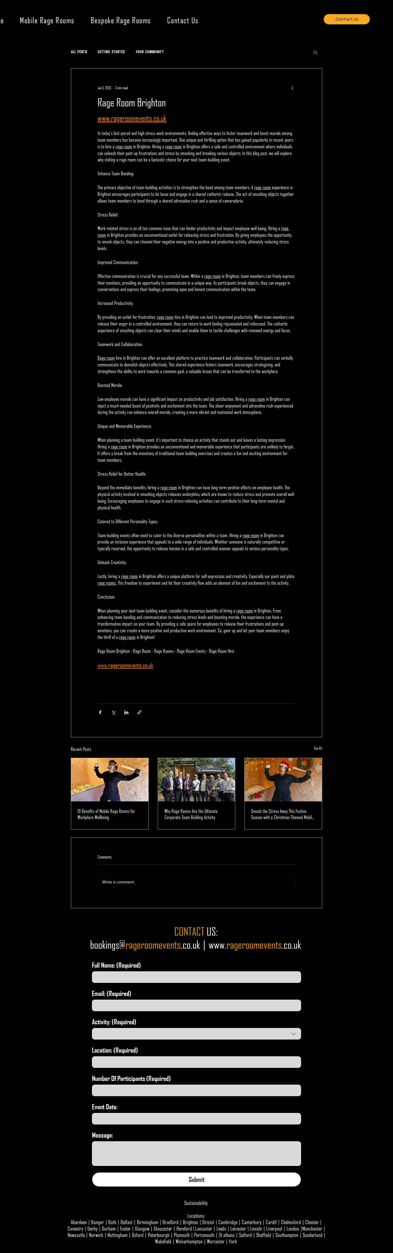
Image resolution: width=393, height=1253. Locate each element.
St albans (227, 1235)
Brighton (190, 1222)
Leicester (238, 1228)
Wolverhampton (189, 1241)
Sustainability (196, 1203)
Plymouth (182, 1235)
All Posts (79, 52)
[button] (315, 52)
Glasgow (142, 1228)
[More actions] (292, 87)
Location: (115, 1050)
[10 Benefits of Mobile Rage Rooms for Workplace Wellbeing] (109, 779)
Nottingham (117, 1235)
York (233, 1241)
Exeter (125, 1228)
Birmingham (147, 1222)
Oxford (138, 1235)
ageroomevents (256, 944)
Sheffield (263, 1235)
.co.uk (291, 944)
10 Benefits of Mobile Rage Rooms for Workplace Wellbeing (106, 814)
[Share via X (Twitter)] (113, 712)
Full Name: (116, 965)
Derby (92, 1228)
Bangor (97, 1222)
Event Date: (105, 1107)
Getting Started (111, 52)
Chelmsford (291, 1222)
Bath (112, 1222)
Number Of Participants (131, 1078)
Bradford (171, 1222)
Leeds (221, 1228)
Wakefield (163, 1241)
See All (318, 748)
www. (217, 944)
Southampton (286, 1235)
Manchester (312, 1228)
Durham (109, 1228)
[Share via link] (139, 712)
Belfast (127, 1222)
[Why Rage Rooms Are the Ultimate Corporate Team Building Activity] (196, 779)
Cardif (271, 1222)
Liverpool (274, 1228)
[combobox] (196, 1033)
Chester (312, 1222)
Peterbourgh (158, 1235)
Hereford (184, 1228)
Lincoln (256, 1228)
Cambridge (227, 1222)
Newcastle (76, 1235)
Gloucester (163, 1228)
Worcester (216, 1241)
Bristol (208, 1222)
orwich (97, 1235)
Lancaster (203, 1228)
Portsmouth (204, 1235)
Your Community (150, 52)
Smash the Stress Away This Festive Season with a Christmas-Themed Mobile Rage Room (282, 814)
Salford (245, 1235)
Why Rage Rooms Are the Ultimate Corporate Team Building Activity (191, 814)
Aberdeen (79, 1222)
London (293, 1228)
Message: (102, 1135)
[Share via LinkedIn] (126, 712)
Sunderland (312, 1235)
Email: (111, 993)
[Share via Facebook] (100, 712)
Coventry (75, 1228)
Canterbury (251, 1222)
